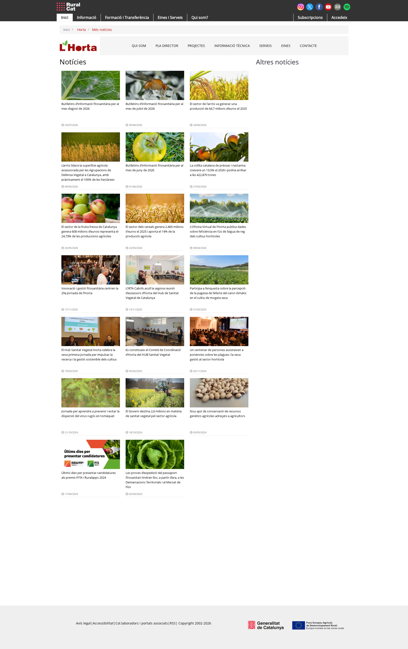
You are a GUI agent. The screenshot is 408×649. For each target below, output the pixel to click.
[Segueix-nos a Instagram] (300, 6)
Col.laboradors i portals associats (141, 623)
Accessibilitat (103, 623)
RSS (173, 623)
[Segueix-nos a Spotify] (346, 6)
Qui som (139, 45)
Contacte (308, 45)
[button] (64, 17)
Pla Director (167, 45)
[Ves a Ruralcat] (69, 7)
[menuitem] (127, 17)
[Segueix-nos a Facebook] (319, 6)
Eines (285, 45)
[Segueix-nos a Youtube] (328, 6)
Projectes (196, 45)
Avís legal (83, 623)
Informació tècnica (232, 45)
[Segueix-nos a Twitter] (310, 6)
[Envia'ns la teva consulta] (337, 6)
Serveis (265, 45)
